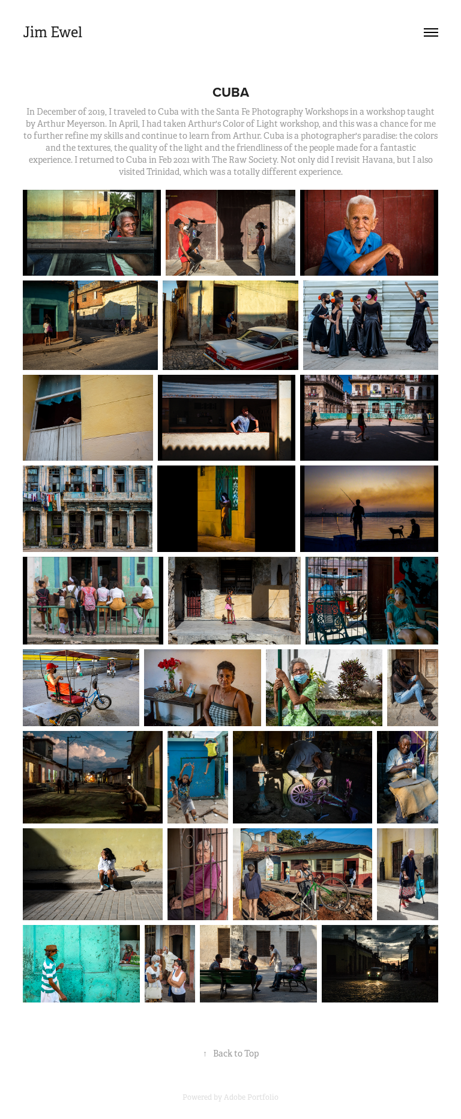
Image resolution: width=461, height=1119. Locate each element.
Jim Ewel (52, 32)
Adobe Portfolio (251, 1097)
